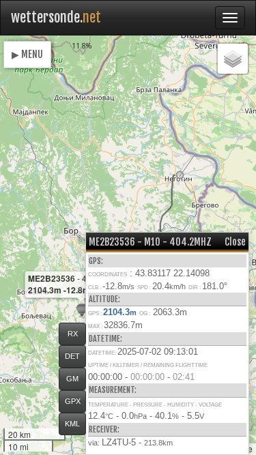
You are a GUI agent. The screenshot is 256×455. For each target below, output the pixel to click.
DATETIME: (105, 339)
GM (72, 379)
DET (72, 356)
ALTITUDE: (104, 299)
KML (72, 424)
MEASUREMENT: (113, 390)
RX (73, 333)
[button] (179, 175)
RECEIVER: (104, 429)
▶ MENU (27, 54)
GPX (73, 401)
